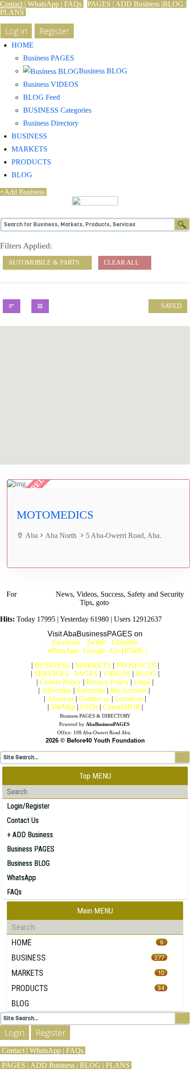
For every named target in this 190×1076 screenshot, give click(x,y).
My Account (128, 690)
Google (95, 650)
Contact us (94, 698)
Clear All (122, 262)
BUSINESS (29, 136)
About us (60, 698)
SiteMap (63, 707)
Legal (142, 682)
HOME (23, 45)
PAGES (99, 4)
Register (50, 1032)
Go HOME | (128, 650)
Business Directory (50, 123)
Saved (170, 305)
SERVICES (51, 673)
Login (14, 1032)
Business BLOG (28, 863)
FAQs (73, 4)
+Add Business (22, 192)
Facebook (66, 642)
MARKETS (30, 149)
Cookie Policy (60, 682)
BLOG (173, 4)
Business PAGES (48, 58)
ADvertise (56, 690)
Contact (11, 4)
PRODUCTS (31, 162)
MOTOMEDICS (55, 514)
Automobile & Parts (44, 262)
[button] (95, 382)
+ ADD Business (30, 834)
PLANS (12, 12)
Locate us (129, 698)
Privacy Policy (107, 682)
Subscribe (91, 690)
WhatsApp (43, 4)
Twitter (96, 642)
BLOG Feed (41, 97)
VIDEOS (117, 673)
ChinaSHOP (121, 707)
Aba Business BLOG (95, 611)
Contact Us (23, 820)
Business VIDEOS (50, 84)
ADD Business (137, 4)
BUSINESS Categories (57, 110)
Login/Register (28, 806)
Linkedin (125, 642)
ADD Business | (54, 1065)
